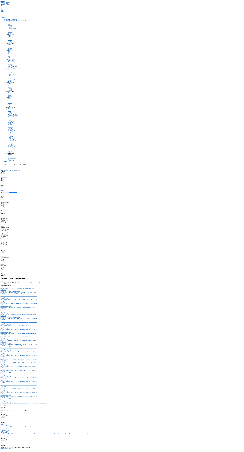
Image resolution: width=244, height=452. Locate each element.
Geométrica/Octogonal (5, 231)
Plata (9, 57)
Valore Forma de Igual (9, 433)
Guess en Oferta (4, 175)
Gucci (9, 75)
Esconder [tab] (5, 425)
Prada (9, 30)
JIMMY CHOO (11, 138)
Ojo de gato (10, 85)
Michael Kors (11, 29)
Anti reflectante (11, 60)
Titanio (9, 49)
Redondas (10, 37)
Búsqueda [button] (8, 2)
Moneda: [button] (2, 13)
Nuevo (23, 282)
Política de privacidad (61, 433)
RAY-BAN (10, 129)
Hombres (3, 199)
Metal (9, 45)
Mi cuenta (3, 1)
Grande (3, 274)
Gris (9, 56)
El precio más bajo (12, 158)
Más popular (10, 155)
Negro (9, 51)
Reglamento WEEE (22, 426)
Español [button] (2, 12)
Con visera (10, 40)
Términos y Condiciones (43, 433)
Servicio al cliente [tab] (4, 431)
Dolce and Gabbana (12, 28)
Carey (9, 58)
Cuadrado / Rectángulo (5, 230)
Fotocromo (10, 64)
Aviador (9, 35)
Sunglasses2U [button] (4, 4)
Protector (10, 42)
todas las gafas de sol (5, 430)
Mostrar (2, 172)
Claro (9, 53)
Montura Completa (5, 241)
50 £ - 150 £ (10, 151)
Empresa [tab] (2, 424)
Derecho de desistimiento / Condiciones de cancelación (76, 433)
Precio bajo (33, 282)
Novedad (20, 282)
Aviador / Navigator (5, 229)
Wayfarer (10, 41)
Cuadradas (10, 38)
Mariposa (10, 84)
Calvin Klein (10, 26)
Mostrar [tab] (2, 425)
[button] (122, 5)
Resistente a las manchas (13, 115)
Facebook (6, 411)
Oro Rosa (3, 213)
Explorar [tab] (2, 428)
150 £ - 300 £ (11, 152)
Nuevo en (10, 154)
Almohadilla (3, 267)
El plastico (10, 48)
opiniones (8, 426)
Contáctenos (3, 433)
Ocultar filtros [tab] (17, 170)
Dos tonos (10, 106)
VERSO (10, 132)
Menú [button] (2, 16)
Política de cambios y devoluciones (31, 433)
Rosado (2, 217)
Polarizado (10, 65)
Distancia (2, 282)
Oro (9, 54)
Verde (2, 253)
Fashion (2, 177)
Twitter (9, 411)
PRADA (10, 128)
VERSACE (10, 131)
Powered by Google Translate (6, 434)
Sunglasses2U (3, 2)
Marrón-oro (3, 250)
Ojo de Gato (3, 234)
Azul (9, 52)
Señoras (3, 201)
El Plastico (3, 222)
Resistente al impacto (12, 61)
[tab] (122, 172)
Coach (9, 27)
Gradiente (3, 260)
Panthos (9, 36)
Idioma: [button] (2, 11)
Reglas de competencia (52, 433)
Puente (2, 268)
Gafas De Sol (5, 166)
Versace (9, 33)
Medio (2, 275)
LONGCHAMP (11, 139)
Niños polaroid (11, 160)
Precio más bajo (28, 282)
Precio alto (44, 282)
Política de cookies (14, 426)
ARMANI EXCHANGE (11, 121)
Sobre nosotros (3, 426)
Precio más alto (11, 156)
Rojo (9, 101)
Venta (9, 159)
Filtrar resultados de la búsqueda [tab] (7, 170)
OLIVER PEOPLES (10, 126)
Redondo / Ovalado (5, 235)
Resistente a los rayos (12, 66)
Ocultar (2, 174)
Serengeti (10, 32)
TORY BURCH (11, 130)
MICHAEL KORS (12, 140)
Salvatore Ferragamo (12, 79)
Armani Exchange (11, 22)
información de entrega (19, 433)
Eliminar (5, 177)
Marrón (2, 210)
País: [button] (1, 8)
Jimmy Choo (10, 76)
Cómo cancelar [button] (90, 433)
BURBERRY (11, 122)
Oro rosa (10, 103)
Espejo (9, 62)
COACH (10, 123)
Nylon (9, 46)
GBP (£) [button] (2, 15)
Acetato (9, 44)
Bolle (9, 24)
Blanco (2, 206)
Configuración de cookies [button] (31, 426)
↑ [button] (13, 448)
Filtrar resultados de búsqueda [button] (7, 448)
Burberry (10, 25)
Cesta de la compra (4, 3)
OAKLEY (10, 124)
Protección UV (11, 67)
